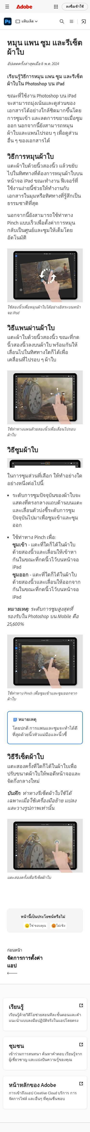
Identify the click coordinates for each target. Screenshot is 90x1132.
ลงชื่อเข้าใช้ (75, 7)
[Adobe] (24, 6)
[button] (56, 6)
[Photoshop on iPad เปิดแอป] (83, 21)
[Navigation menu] (7, 6)
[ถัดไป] (64, 966)
